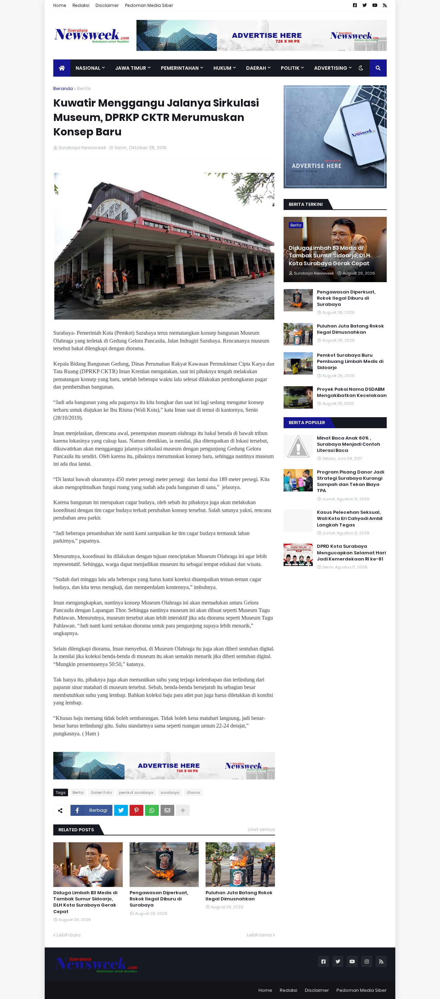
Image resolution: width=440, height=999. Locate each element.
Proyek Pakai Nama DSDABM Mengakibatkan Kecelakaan (352, 392)
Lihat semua (261, 829)
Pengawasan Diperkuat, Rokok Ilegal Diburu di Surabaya (159, 899)
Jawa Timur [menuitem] (130, 68)
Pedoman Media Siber (149, 5)
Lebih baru (68, 935)
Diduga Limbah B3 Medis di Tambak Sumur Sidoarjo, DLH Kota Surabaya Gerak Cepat (85, 902)
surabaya (170, 792)
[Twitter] (121, 810)
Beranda (63, 88)
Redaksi (81, 5)
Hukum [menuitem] (222, 68)
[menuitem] (61, 68)
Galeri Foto (101, 792)
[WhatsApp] (152, 810)
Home (59, 5)
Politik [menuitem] (290, 68)
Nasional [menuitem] (88, 68)
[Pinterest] (136, 810)
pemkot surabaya (136, 792)
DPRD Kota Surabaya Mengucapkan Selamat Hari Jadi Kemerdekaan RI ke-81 (351, 553)
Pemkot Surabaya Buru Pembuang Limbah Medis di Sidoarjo (350, 361)
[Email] (167, 810)
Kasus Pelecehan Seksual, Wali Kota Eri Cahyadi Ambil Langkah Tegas (350, 519)
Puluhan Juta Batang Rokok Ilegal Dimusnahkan (239, 896)
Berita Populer (307, 422)
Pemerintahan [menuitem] (180, 68)
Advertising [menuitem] (330, 68)
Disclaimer (107, 5)
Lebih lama (259, 935)
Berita (84, 88)
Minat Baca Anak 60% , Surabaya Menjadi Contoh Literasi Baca (348, 444)
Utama (193, 792)
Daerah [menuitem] (256, 68)
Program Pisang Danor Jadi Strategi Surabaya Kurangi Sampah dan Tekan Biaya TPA (350, 481)
